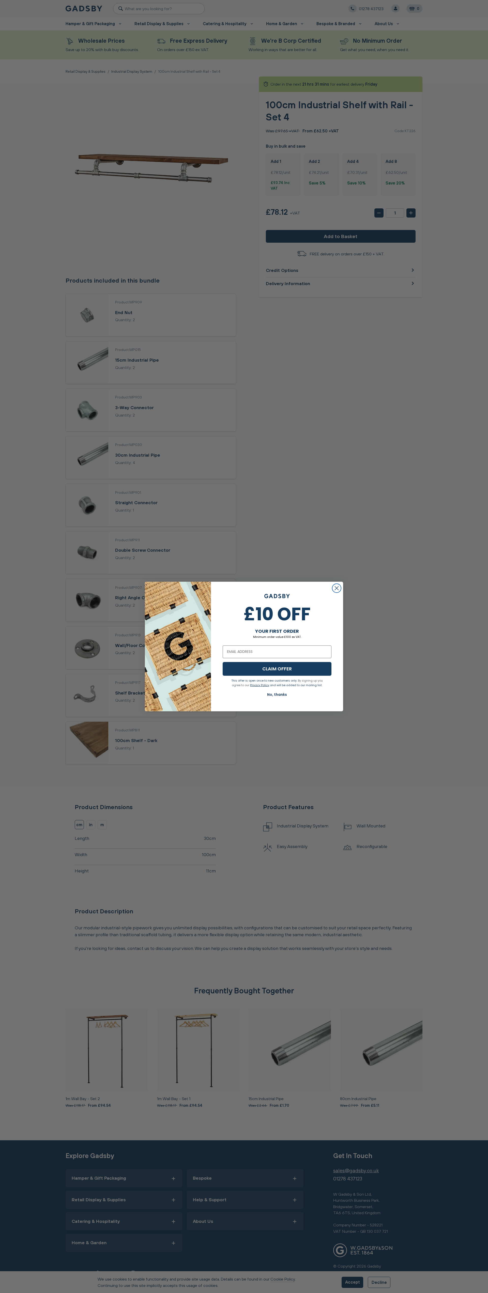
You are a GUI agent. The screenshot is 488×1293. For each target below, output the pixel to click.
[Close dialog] (336, 588)
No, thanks (277, 694)
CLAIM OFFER (277, 669)
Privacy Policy (259, 685)
